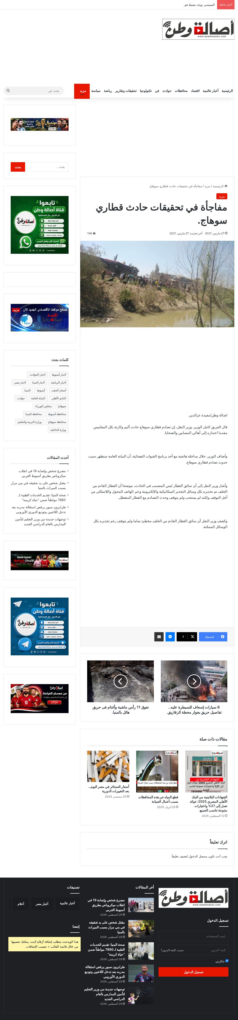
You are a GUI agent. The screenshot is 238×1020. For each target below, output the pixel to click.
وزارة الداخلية (58, 429)
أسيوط (41, 390)
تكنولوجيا (146, 91)
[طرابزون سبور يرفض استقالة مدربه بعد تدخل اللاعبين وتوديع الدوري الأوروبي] (141, 973)
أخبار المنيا (38, 382)
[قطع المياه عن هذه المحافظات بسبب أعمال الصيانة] (157, 772)
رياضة (108, 91)
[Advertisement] (79, 46)
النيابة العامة (38, 398)
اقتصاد (195, 91)
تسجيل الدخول (193, 972)
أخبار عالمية (210, 91)
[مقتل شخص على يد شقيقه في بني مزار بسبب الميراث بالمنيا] (141, 928)
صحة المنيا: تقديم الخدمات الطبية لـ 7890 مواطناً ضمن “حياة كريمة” (106, 949)
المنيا (27, 390)
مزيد (83, 91)
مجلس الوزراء (43, 406)
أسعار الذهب (58, 390)
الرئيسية (227, 91)
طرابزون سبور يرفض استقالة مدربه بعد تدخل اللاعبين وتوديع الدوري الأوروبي (105, 971)
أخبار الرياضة (58, 382)
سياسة (96, 91)
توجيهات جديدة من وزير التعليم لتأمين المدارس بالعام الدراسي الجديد (104, 994)
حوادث (167, 91)
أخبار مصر (20, 382)
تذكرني (220, 961)
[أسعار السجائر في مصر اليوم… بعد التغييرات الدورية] (108, 766)
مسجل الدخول (198, 856)
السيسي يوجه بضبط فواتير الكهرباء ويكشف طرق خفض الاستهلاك (173, 4)
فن (157, 91)
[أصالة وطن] (198, 29)
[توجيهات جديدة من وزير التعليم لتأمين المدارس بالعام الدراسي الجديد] (141, 995)
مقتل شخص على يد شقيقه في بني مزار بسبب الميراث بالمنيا (106, 927)
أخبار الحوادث (37, 374)
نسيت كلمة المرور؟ (172, 950)
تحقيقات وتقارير (126, 91)
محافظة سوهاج (57, 422)
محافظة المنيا (34, 414)
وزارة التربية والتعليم (30, 422)
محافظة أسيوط (57, 414)
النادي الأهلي (59, 398)
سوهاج (62, 406)
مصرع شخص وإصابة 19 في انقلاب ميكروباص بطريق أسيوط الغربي (106, 905)
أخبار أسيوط (59, 374)
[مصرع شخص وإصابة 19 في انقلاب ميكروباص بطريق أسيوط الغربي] (141, 905)
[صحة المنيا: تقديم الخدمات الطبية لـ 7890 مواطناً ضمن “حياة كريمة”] (141, 951)
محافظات (181, 91)
